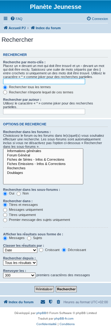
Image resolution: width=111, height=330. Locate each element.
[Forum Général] (43, 155)
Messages (16, 238)
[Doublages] (43, 173)
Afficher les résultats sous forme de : (33, 234)
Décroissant (76, 250)
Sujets (37, 238)
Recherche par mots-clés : (24, 62)
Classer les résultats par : (23, 245)
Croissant (52, 250)
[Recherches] (43, 168)
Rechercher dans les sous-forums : (31, 189)
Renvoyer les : (14, 271)
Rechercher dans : (18, 201)
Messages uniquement (25, 209)
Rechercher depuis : (19, 258)
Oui (11, 193)
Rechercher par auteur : (22, 99)
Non (25, 193)
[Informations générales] (43, 151)
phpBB (41, 313)
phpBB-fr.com (63, 318)
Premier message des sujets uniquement (39, 220)
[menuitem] (16, 18)
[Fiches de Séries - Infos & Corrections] (43, 160)
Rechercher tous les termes (29, 87)
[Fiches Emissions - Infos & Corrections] (43, 164)
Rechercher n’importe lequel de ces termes (40, 92)
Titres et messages (23, 204)
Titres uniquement (22, 215)
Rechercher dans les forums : (27, 132)
